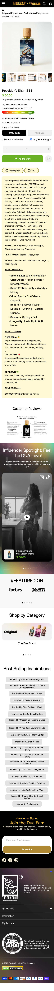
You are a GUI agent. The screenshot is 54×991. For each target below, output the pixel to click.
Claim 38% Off (27, 507)
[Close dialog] (49, 471)
